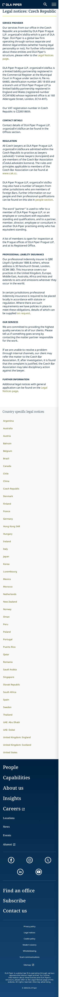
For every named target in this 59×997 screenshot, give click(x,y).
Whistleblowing (29, 951)
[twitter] (48, 860)
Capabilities (16, 777)
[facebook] (11, 860)
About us (13, 788)
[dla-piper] (12, 4)
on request (23, 313)
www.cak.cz (10, 173)
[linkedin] (20, 872)
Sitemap (27, 965)
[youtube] (39, 872)
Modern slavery (29, 944)
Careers (12, 808)
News (6, 826)
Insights (12, 798)
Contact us (15, 910)
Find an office (19, 890)
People (10, 767)
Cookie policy (29, 938)
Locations (8, 818)
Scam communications (29, 957)
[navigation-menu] (54, 4)
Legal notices (29, 932)
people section (44, 199)
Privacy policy (29, 926)
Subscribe (14, 900)
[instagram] (29, 860)
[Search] (45, 4)
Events (7, 835)
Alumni (7, 844)
